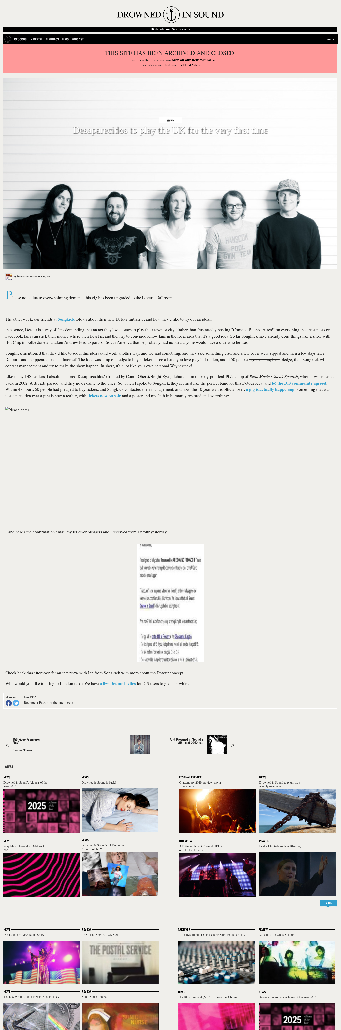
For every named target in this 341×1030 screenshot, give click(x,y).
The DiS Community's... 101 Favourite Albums (207, 997)
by (21, 276)
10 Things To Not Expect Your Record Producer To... (211, 934)
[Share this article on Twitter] (16, 703)
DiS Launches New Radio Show (23, 934)
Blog (65, 39)
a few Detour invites (118, 683)
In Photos (52, 39)
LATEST (8, 766)
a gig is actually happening (270, 389)
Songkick (66, 319)
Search (330, 39)
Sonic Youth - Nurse (94, 996)
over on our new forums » (193, 60)
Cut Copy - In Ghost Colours (277, 934)
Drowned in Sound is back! (99, 782)
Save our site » (170, 29)
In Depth (35, 39)
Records (20, 39)
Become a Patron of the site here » (48, 702)
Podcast (77, 39)
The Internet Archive (189, 65)
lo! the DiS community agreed (299, 383)
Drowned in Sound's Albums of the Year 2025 (287, 997)
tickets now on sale (104, 395)
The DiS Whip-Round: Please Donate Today (31, 996)
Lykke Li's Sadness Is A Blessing (280, 846)
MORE (329, 903)
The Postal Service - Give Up (100, 934)
